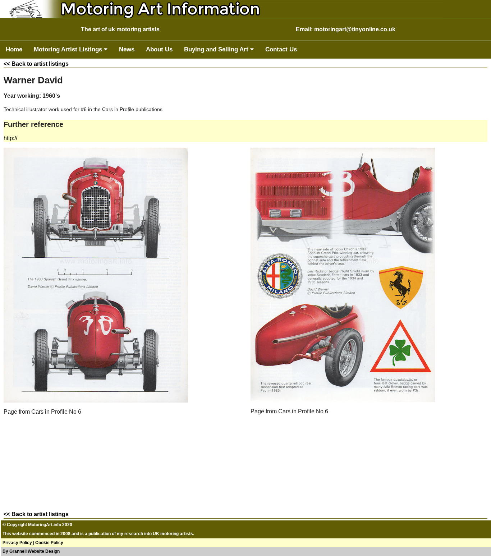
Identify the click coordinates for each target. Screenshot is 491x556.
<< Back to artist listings (36, 64)
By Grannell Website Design (31, 551)
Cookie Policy (49, 542)
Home (14, 49)
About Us (159, 49)
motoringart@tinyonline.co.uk (354, 29)
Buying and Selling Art (217, 49)
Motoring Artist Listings (69, 49)
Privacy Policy (17, 542)
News (126, 49)
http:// (10, 138)
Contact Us (281, 49)
